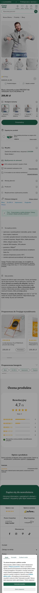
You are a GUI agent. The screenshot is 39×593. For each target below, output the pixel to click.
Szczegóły (13, 557)
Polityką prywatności (14, 566)
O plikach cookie (23, 557)
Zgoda (6, 557)
